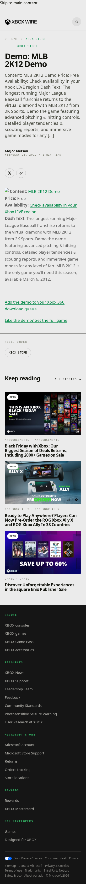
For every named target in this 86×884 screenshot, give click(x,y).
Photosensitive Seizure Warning (31, 713)
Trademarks (33, 871)
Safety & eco (13, 876)
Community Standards (23, 705)
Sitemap (10, 866)
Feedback (12, 697)
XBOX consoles (17, 625)
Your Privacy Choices (28, 858)
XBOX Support (16, 680)
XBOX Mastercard (19, 808)
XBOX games (15, 633)
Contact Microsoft (30, 866)
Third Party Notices (56, 871)
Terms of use (13, 871)
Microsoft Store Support (24, 753)
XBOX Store (18, 352)
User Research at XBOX (24, 722)
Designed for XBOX (21, 839)
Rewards (12, 800)
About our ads (33, 876)
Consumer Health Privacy (62, 858)
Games (10, 831)
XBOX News (14, 672)
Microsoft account (19, 744)
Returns (11, 761)
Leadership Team (19, 689)
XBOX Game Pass (19, 641)
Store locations (17, 777)
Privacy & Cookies (57, 866)
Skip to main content (19, 2)
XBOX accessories (19, 649)
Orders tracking (18, 769)
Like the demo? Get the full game (36, 320)
